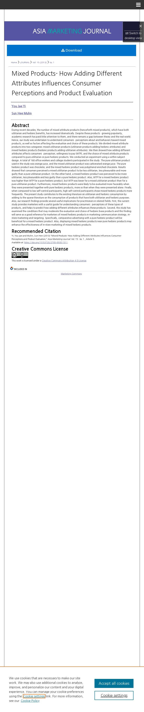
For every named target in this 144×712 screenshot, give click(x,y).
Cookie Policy (30, 700)
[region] (72, 689)
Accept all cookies (114, 683)
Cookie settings (34, 696)
